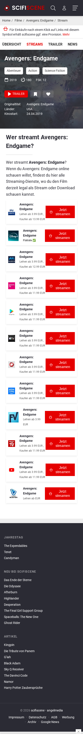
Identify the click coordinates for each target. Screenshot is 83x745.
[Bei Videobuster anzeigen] (13, 493)
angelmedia (55, 710)
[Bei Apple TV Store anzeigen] (11, 338)
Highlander (11, 598)
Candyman (11, 558)
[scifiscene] (26, 8)
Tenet (8, 552)
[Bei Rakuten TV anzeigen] (11, 443)
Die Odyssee (12, 586)
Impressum (16, 717)
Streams (35, 44)
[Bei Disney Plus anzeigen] (13, 236)
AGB (54, 717)
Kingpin (9, 645)
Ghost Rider (12, 623)
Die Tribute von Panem (19, 651)
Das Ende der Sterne (17, 580)
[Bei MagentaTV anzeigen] (11, 285)
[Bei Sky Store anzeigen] (11, 212)
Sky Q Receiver (14, 669)
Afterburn (10, 592)
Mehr (66, 34)
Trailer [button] (18, 94)
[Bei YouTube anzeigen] (11, 469)
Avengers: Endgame (39, 20)
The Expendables (15, 546)
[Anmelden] (64, 8)
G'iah (7, 657)
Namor (9, 682)
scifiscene (37, 710)
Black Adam (12, 663)
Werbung (68, 717)
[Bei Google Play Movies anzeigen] (11, 312)
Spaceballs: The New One (21, 617)
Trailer (55, 44)
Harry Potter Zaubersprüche (23, 688)
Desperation (12, 605)
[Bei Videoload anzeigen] (11, 364)
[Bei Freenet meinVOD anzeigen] (13, 417)
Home (6, 20)
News (72, 44)
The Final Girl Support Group (23, 611)
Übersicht (11, 44)
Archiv (32, 722)
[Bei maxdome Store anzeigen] (11, 259)
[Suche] (53, 8)
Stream (63, 20)
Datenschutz (37, 717)
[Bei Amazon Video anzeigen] (11, 391)
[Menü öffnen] (75, 8)
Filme (18, 20)
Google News (50, 722)
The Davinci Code (15, 675)
